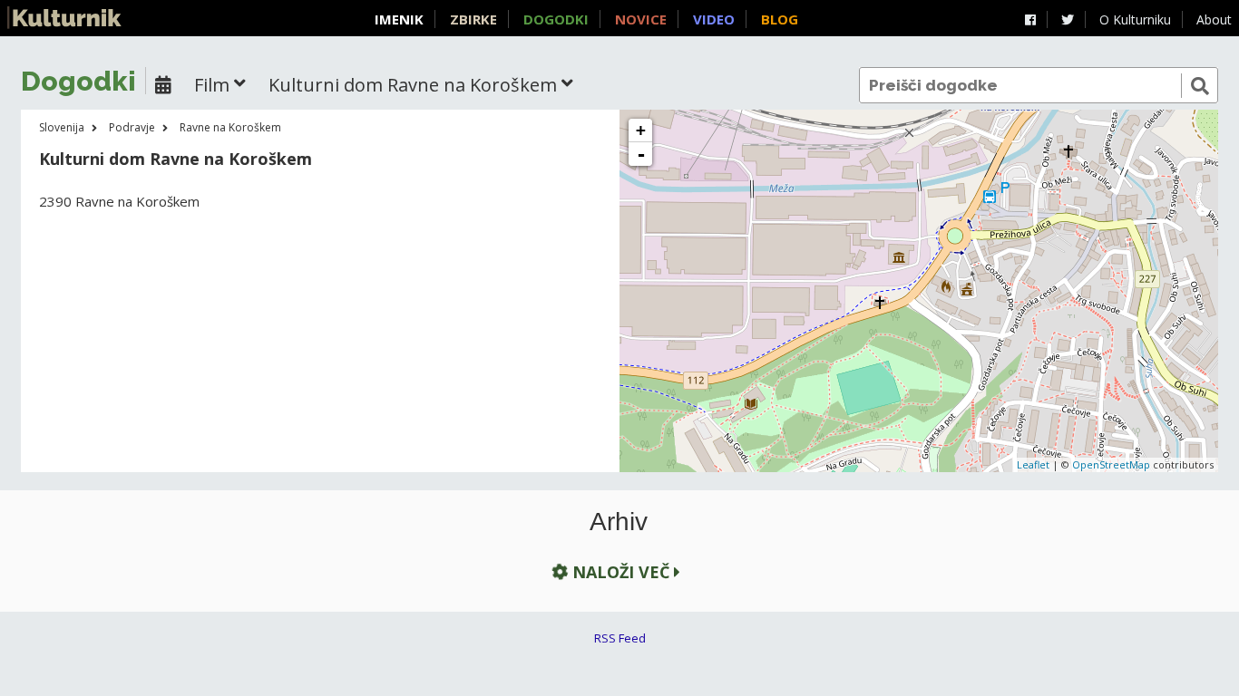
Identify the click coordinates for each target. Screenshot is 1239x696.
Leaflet (1033, 464)
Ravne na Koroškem (230, 127)
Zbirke (473, 19)
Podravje (132, 127)
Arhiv (619, 522)
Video (714, 19)
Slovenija (61, 127)
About (1214, 19)
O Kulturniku (1135, 19)
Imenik (399, 19)
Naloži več (621, 572)
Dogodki (556, 19)
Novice (641, 19)
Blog (779, 19)
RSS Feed (620, 638)
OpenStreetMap (1111, 464)
